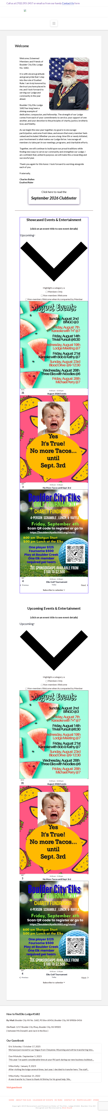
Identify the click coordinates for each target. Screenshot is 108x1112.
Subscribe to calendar (53, 590)
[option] (54, 291)
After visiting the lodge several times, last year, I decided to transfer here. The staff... (48, 1069)
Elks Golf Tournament (56, 582)
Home (11, 1100)
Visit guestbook (14, 1087)
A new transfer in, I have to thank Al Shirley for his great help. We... (40, 1079)
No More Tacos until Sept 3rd (57, 487)
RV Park (59, 1100)
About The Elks (23, 1100)
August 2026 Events (56, 393)
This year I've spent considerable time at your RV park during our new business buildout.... (51, 1059)
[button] (54, 23)
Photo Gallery (84, 1100)
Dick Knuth (67, 1108)
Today (54, 585)
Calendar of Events (43, 1100)
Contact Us (68, 3)
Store (96, 1100)
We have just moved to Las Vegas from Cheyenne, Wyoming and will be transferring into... (51, 1049)
